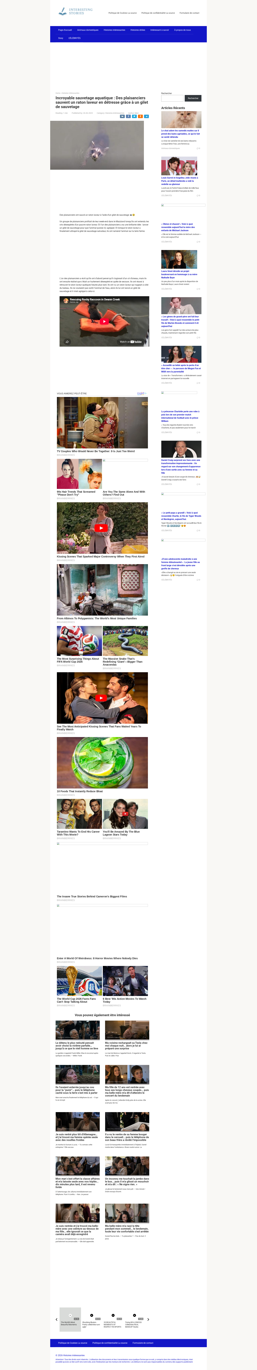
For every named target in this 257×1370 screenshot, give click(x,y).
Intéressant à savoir (159, 30)
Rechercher (166, 93)
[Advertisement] (128, 65)
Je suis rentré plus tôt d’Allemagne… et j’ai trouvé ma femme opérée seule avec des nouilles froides (77, 1137)
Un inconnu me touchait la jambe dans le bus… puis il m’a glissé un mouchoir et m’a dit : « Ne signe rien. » (127, 1181)
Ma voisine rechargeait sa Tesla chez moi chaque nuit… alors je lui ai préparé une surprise (126, 1045)
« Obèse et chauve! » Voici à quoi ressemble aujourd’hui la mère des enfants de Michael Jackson (178, 227)
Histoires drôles (138, 30)
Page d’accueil (65, 30)
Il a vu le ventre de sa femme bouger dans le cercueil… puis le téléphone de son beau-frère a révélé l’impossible (127, 1137)
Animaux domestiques (87, 30)
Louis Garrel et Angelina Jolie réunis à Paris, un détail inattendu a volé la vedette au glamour (179, 181)
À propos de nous (182, 30)
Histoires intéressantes (114, 30)
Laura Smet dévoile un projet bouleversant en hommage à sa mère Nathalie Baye (179, 274)
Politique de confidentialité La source (158, 13)
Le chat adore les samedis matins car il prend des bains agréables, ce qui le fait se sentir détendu (180, 133)
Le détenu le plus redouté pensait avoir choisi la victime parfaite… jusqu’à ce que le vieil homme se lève (77, 1045)
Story (60, 38)
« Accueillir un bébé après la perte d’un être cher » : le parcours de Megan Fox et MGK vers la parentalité (181, 368)
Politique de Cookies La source (123, 13)
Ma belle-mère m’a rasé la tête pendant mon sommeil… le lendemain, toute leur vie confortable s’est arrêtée (127, 1228)
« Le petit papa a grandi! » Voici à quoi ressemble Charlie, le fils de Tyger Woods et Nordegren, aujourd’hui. (181, 515)
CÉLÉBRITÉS (75, 38)
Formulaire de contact (189, 13)
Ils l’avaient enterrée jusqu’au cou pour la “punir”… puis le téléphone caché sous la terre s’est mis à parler (76, 1090)
